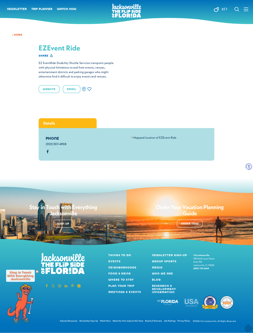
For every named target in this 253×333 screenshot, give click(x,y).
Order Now (190, 223)
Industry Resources (69, 320)
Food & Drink (119, 273)
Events (114, 261)
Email (71, 89)
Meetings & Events (124, 292)
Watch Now (66, 9)
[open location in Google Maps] (153, 137)
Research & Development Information (164, 289)
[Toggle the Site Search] (237, 9)
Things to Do (119, 255)
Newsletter (17, 9)
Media (157, 267)
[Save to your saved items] (89, 89)
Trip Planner (41, 9)
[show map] (84, 89)
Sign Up (63, 223)
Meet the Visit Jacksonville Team (128, 320)
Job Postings (170, 320)
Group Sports (164, 261)
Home (18, 34)
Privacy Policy (183, 320)
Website (49, 89)
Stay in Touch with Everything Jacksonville (20, 276)
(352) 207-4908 (56, 144)
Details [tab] (49, 123)
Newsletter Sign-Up (169, 255)
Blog (156, 279)
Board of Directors (153, 320)
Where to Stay (121, 279)
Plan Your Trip (121, 286)
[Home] (126, 11)
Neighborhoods (122, 267)
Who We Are (162, 273)
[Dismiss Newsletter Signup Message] (37, 271)
